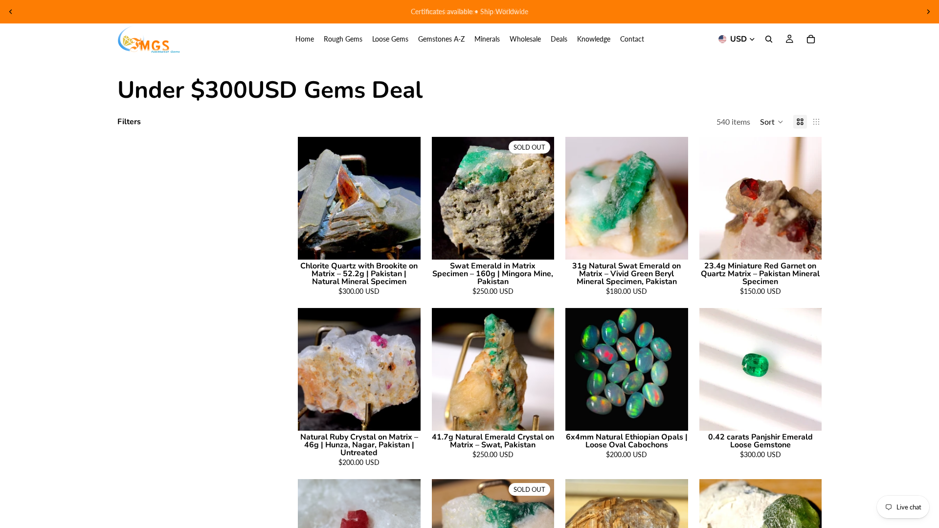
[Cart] (811, 39)
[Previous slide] (11, 11)
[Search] (769, 39)
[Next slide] (928, 11)
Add (413, 244)
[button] (771, 121)
